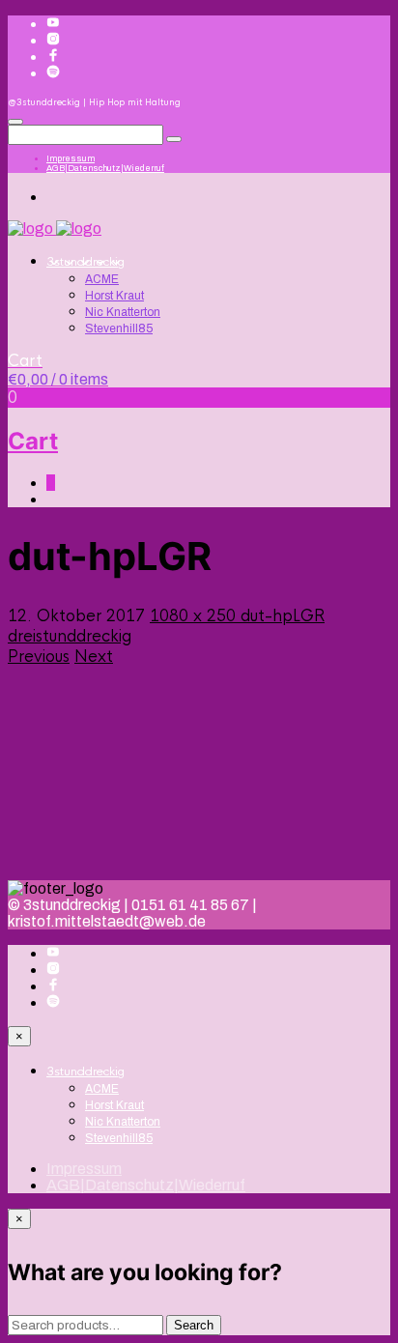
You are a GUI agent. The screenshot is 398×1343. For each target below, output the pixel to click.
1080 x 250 (195, 616)
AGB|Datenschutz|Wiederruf (105, 168)
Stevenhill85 (119, 328)
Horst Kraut (114, 295)
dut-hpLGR (283, 616)
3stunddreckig (85, 262)
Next (93, 656)
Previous (39, 656)
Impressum (70, 158)
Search (193, 1325)
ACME (102, 279)
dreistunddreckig (69, 636)
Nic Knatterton (122, 312)
